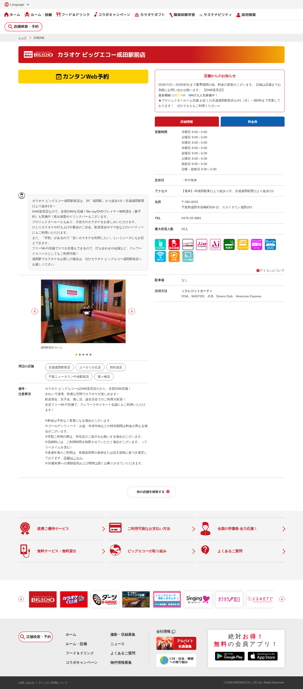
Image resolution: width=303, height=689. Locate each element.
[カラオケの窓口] (229, 599)
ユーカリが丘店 (90, 367)
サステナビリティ (218, 14)
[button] (34, 311)
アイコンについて (272, 270)
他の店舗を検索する (151, 492)
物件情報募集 (121, 662)
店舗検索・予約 (26, 26)
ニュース (117, 644)
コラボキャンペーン (114, 14)
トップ (22, 37)
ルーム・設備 (41, 14)
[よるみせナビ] (260, 599)
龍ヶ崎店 (104, 376)
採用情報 (249, 14)
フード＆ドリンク (75, 14)
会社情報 (163, 631)
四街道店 (116, 367)
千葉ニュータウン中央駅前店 (69, 376)
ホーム (15, 14)
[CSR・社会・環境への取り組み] (176, 665)
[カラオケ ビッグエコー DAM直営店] (43, 599)
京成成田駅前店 (59, 367)
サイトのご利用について (53, 682)
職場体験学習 (184, 14)
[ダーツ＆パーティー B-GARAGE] (105, 599)
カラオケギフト (150, 14)
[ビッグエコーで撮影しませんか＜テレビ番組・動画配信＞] (167, 599)
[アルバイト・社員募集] (176, 649)
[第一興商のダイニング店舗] (136, 599)
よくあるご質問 (122, 653)
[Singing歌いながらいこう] (198, 599)
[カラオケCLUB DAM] (74, 599)
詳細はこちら (73, 458)
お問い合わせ (26, 682)
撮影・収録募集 (122, 634)
